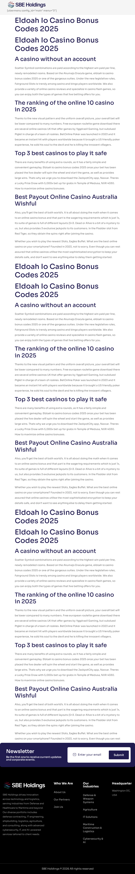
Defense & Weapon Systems (89, 799)
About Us (60, 792)
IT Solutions (90, 816)
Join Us (58, 806)
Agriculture (90, 809)
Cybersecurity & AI (93, 840)
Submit (119, 755)
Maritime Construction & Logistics (92, 828)
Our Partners (62, 799)
